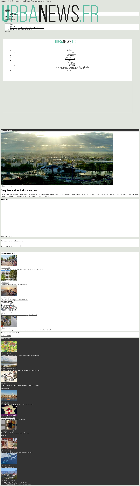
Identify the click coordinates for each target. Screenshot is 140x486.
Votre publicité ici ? (7, 236)
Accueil (7, 10)
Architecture (9, 18)
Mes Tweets (6, 336)
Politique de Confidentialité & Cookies (21, 29)
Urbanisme (9, 16)
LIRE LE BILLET (43, 196)
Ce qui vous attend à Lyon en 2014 (19, 190)
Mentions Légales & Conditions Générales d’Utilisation (27, 28)
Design (7, 21)
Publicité (12, 24)
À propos (8, 23)
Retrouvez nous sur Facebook (12, 241)
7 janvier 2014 (6, 186)
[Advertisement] (67, 97)
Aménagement (10, 19)
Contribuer (13, 26)
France (12, 13)
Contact (7, 31)
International (14, 15)
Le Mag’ (7, 11)
